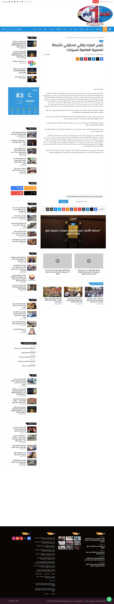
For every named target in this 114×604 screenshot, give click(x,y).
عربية (92, 29)
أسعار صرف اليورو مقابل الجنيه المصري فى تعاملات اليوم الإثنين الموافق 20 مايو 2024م (46, 570)
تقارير (81, 29)
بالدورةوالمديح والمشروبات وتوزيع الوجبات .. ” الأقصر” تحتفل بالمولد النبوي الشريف (53, 300)
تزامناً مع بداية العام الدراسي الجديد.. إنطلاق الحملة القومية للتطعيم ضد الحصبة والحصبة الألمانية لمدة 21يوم (18, 278)
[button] (109, 599)
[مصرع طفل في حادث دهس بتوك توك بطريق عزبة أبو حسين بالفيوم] (31, 210)
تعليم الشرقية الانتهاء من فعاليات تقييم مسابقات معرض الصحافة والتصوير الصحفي (19, 161)
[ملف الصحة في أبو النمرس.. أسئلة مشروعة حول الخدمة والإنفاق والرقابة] (31, 287)
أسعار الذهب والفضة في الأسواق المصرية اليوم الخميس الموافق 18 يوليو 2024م (45, 554)
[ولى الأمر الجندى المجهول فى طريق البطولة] (69, 538)
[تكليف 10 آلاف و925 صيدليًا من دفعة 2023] (61, 543)
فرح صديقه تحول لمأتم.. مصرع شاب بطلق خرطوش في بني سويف (18, 225)
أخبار (105, 29)
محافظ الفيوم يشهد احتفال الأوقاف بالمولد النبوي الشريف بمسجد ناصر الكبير (18, 134)
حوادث (65, 29)
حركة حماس (52, 580)
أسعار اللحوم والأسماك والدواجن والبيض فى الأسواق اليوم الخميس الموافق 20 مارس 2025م (45, 562)
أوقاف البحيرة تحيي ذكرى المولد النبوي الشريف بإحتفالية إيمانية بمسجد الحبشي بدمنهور (18, 382)
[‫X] (97, 59)
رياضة (75, 29)
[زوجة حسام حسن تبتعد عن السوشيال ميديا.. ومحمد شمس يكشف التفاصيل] (31, 429)
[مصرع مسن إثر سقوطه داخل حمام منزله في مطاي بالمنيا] (31, 242)
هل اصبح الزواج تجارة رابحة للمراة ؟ (19, 330)
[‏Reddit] (75, 209)
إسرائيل (53, 573)
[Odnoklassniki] (77, 59)
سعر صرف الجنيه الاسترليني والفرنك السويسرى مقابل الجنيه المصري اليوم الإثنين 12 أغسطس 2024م (45, 584)
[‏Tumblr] (89, 59)
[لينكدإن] (93, 59)
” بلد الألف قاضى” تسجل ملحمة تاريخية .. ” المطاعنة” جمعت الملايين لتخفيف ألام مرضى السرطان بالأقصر (19, 438)
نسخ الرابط (63, 201)
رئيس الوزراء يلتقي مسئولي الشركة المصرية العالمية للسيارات (84, 196)
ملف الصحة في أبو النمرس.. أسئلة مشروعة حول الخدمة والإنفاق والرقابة (19, 287)
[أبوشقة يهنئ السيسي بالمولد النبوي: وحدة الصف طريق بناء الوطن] (69, 543)
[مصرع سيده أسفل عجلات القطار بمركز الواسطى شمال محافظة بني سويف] (31, 233)
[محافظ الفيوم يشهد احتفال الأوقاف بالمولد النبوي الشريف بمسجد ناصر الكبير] (31, 134)
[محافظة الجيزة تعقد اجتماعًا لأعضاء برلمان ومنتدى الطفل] (31, 324)
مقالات (45, 29)
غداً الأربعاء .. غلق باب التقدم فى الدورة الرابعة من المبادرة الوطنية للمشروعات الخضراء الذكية (95, 300)
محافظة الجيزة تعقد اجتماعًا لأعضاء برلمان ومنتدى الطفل (19, 323)
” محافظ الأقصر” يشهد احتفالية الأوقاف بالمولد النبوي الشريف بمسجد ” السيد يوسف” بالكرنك (18, 151)
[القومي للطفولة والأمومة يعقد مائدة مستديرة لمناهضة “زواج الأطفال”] (31, 462)
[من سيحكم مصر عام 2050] (31, 63)
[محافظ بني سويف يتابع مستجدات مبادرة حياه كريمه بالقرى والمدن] (31, 171)
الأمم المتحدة (46, 573)
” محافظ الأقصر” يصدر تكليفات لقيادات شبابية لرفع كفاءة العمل (73, 232)
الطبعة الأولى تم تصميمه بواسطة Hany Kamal (70, 601)
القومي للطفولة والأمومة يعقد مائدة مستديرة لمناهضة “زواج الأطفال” (18, 462)
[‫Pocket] (63, 209)
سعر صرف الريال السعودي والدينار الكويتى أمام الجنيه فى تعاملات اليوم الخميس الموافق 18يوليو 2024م (45, 589)
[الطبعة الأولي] (95, 15)
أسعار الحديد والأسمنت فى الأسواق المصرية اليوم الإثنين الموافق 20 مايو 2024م (44, 538)
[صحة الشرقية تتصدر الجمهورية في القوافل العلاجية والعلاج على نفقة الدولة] (31, 259)
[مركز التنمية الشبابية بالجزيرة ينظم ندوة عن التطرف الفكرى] (31, 448)
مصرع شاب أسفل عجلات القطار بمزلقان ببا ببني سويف (19, 217)
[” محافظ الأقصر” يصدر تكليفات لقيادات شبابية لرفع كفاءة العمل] (31, 143)
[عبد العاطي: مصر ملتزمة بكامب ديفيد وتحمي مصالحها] (61, 538)
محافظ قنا (46, 593)
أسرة (39, 29)
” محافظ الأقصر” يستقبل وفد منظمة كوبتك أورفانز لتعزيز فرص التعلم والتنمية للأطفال (74, 300)
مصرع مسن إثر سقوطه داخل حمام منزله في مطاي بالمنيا (19, 240)
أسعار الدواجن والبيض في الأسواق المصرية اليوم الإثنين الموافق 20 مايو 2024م (45, 550)
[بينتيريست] (85, 59)
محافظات (58, 29)
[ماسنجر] (55, 209)
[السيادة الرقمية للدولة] (31, 79)
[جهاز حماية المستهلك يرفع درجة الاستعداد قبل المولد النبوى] (31, 306)
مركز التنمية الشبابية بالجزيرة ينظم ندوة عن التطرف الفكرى (19, 446)
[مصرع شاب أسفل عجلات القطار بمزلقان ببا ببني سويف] (31, 218)
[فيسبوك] (101, 59)
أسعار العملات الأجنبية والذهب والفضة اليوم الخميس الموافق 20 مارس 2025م (46, 558)
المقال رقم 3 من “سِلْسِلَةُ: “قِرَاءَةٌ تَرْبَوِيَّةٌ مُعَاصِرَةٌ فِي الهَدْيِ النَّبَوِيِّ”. (19, 70)
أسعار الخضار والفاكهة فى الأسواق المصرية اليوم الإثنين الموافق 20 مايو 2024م (45, 542)
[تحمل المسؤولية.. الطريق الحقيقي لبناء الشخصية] (31, 455)
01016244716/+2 (50, 601)
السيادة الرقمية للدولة (20, 77)
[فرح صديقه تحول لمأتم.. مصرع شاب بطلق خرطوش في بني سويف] (31, 225)
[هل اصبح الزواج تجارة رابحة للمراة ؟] (31, 331)
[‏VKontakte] (81, 59)
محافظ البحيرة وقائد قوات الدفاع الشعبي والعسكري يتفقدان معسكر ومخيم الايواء (19, 314)
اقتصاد (87, 29)
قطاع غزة (53, 593)
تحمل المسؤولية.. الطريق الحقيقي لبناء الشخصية (20, 454)
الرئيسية (100, 37)
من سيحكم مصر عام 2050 (19, 61)
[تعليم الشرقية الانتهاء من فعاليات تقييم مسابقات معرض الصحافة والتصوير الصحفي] (31, 161)
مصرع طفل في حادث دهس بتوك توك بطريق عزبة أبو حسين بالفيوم (19, 209)
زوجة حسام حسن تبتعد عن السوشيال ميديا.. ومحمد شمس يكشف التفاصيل (19, 429)
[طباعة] (47, 209)
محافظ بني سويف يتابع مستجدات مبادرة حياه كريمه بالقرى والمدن (19, 170)
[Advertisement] (38, 9)
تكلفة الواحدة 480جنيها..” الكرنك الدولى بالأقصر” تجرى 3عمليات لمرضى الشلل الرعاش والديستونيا (18, 268)
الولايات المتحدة (38, 573)
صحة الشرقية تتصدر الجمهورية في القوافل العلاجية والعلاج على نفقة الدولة (18, 259)
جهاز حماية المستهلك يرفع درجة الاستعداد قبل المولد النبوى (19, 305)
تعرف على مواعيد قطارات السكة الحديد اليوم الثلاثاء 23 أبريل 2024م (45, 577)
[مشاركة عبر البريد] (51, 209)
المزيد (34, 29)
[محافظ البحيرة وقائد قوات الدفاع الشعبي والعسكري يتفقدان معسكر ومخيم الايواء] (31, 314)
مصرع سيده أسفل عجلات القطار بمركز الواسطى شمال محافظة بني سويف (19, 233)
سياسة (51, 29)
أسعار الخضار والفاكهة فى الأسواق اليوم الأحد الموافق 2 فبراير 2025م (45, 546)
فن (71, 29)
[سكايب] (59, 209)
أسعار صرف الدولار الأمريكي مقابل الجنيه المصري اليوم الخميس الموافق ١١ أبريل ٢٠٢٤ (44, 566)
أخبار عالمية (98, 29)
